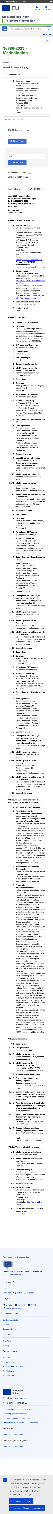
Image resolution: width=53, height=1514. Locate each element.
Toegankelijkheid (9, 1329)
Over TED (7, 1341)
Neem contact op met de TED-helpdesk (18, 1293)
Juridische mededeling (11, 1320)
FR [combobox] (10, 135)
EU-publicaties (8, 1376)
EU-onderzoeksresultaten (13, 1367)
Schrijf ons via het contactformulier (16, 1418)
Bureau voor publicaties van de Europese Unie (22, 1271)
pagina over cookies (28, 1483)
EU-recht (6, 1358)
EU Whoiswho (8, 1371)
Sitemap (6, 1346)
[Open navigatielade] (6, 60)
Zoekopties (46, 34)
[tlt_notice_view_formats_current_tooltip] (43, 189)
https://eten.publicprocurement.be (29, 298)
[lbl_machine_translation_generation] (30, 173)
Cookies (6, 1325)
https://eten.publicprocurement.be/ (29, 1179)
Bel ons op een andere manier (15, 1414)
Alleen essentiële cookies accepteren (27, 1508)
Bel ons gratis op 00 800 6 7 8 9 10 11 (18, 1409)
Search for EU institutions (13, 1435)
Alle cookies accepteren (21, 1501)
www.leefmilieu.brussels (35, 267)
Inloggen (37, 9)
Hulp (5, 1288)
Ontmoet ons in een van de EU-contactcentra (20, 1423)
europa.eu (21, 1398)
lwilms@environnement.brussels (29, 260)
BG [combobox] (10, 156)
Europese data (8, 1362)
